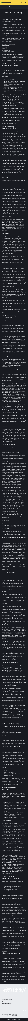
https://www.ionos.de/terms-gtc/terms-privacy (12, 195)
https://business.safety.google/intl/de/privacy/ (14, 586)
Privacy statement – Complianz (15, 671)
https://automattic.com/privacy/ (11, 784)
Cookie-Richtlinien (6, 732)
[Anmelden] (21, 2)
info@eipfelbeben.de (9, 51)
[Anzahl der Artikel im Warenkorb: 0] (25, 2)
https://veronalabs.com (7, 528)
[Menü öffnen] (17, 2)
